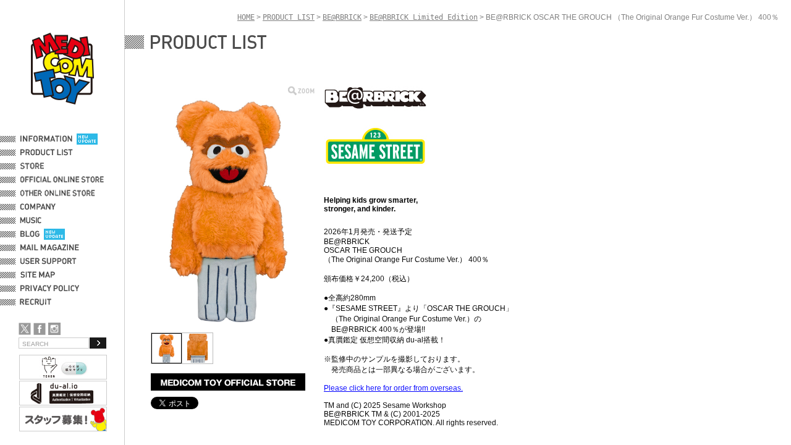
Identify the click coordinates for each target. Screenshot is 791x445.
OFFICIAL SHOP (47, 166)
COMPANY (38, 207)
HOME (246, 17)
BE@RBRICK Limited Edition (424, 17)
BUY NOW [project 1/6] (228, 382)
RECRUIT (38, 302)
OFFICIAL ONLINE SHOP (63, 179)
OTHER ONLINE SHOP (58, 193)
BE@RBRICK (342, 17)
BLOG (30, 234)
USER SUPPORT (48, 261)
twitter (25, 329)
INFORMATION (46, 139)
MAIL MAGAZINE (49, 247)
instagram (54, 329)
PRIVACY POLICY (49, 288)
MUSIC (33, 220)
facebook (39, 329)
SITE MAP (37, 275)
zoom (301, 90)
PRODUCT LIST (46, 152)
